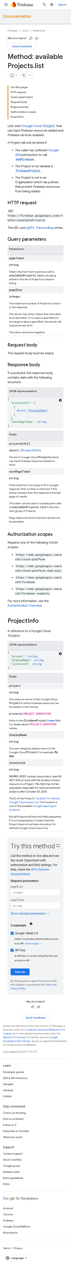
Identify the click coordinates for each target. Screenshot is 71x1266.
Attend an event (13, 1137)
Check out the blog (14, 1112)
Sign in (62, 4)
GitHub (7, 1096)
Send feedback (22, 46)
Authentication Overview (24, 606)
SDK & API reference (15, 1078)
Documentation (17, 16)
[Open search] (44, 4)
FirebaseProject (28, 171)
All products (10, 1232)
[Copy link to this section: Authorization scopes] (56, 534)
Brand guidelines (13, 1178)
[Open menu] (6, 4)
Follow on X (9, 1125)
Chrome (8, 1214)
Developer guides (13, 1072)
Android (8, 1208)
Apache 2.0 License (14, 1037)
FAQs (6, 1184)
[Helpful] (31, 38)
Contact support (13, 1153)
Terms (6, 1248)
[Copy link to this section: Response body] (44, 365)
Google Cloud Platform (16, 1226)
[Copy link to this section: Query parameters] (50, 239)
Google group (11, 1165)
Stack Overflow (12, 1159)
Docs (25, 30)
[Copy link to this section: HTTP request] (40, 203)
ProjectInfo (37, 410)
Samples (8, 1084)
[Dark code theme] (60, 400)
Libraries (8, 1090)
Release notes (11, 1172)
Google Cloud (38, 126)
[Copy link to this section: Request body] (41, 345)
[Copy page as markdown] (24, 75)
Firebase (12, 30)
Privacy (18, 1248)
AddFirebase (25, 159)
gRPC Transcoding (40, 228)
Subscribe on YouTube (16, 1131)
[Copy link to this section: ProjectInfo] (42, 621)
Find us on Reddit (13, 1119)
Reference (39, 30)
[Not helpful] (36, 38)
